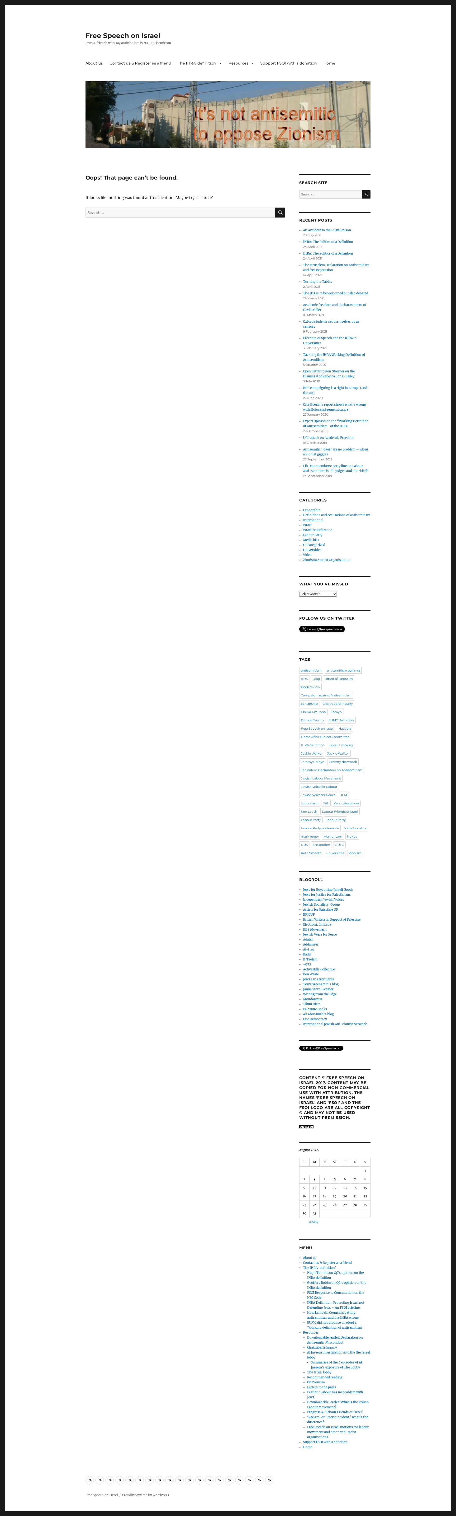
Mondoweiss (313, 999)
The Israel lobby (319, 1372)
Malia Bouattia (355, 828)
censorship (309, 703)
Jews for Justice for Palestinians (327, 895)
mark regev (310, 836)
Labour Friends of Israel (340, 811)
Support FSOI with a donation (288, 63)
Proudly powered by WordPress (145, 1495)
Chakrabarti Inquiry (338, 703)
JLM (343, 795)
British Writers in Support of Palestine (332, 920)
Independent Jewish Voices (323, 900)
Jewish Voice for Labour (319, 786)
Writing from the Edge (320, 994)
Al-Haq (308, 949)
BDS (304, 679)
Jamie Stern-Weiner (318, 989)
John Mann (309, 803)
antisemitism (311, 670)
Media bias (311, 540)
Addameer (310, 944)
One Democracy (315, 1019)
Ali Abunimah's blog (318, 1014)
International (313, 520)
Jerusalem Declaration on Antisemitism (331, 770)
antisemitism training (343, 670)
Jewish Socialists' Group (321, 905)
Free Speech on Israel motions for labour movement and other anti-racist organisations (338, 1432)
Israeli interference (317, 530)
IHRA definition (313, 745)
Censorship (311, 510)
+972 (307, 964)
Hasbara (344, 728)
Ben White (311, 974)
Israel (307, 525)
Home (329, 63)
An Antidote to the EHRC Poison (327, 230)
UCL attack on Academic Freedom (328, 438)
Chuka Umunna (313, 712)
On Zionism (316, 1382)
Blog (316, 679)
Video (307, 555)
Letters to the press (321, 1387)
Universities (312, 550)
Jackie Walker (312, 753)
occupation (321, 845)
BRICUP (309, 915)
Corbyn (336, 712)
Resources (238, 63)
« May (313, 1222)
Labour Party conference (320, 828)
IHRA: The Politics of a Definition (328, 242)
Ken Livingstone (346, 803)
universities (335, 853)
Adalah (308, 939)
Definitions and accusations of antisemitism (336, 515)
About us (94, 63)
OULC (339, 845)
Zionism (355, 853)
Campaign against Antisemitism (326, 695)
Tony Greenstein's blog (321, 984)
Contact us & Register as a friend (140, 63)
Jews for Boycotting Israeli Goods (328, 890)
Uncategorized (314, 545)
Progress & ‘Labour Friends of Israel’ (335, 1412)
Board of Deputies (339, 679)
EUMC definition (341, 720)
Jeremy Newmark (343, 762)
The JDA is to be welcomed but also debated (335, 293)
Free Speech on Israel (123, 36)
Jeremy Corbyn (312, 762)
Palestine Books (315, 1009)
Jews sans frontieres (318, 979)
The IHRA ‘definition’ (197, 63)
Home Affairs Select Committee (325, 737)
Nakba (352, 836)
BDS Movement (315, 929)
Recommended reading (324, 1377)
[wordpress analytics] (334, 1126)
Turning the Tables (317, 282)
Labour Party (312, 535)
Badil (307, 954)
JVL (326, 803)
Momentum (332, 836)
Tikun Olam (312, 1004)
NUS (304, 845)
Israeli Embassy (341, 745)
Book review (310, 687)
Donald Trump (312, 720)
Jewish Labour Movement (321, 778)
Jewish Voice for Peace (318, 795)
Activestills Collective (319, 969)
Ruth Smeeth (311, 853)
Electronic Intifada (317, 925)
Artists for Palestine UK (320, 910)
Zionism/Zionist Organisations (326, 560)
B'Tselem (310, 959)
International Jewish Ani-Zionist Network (335, 1024)
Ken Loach (309, 811)
